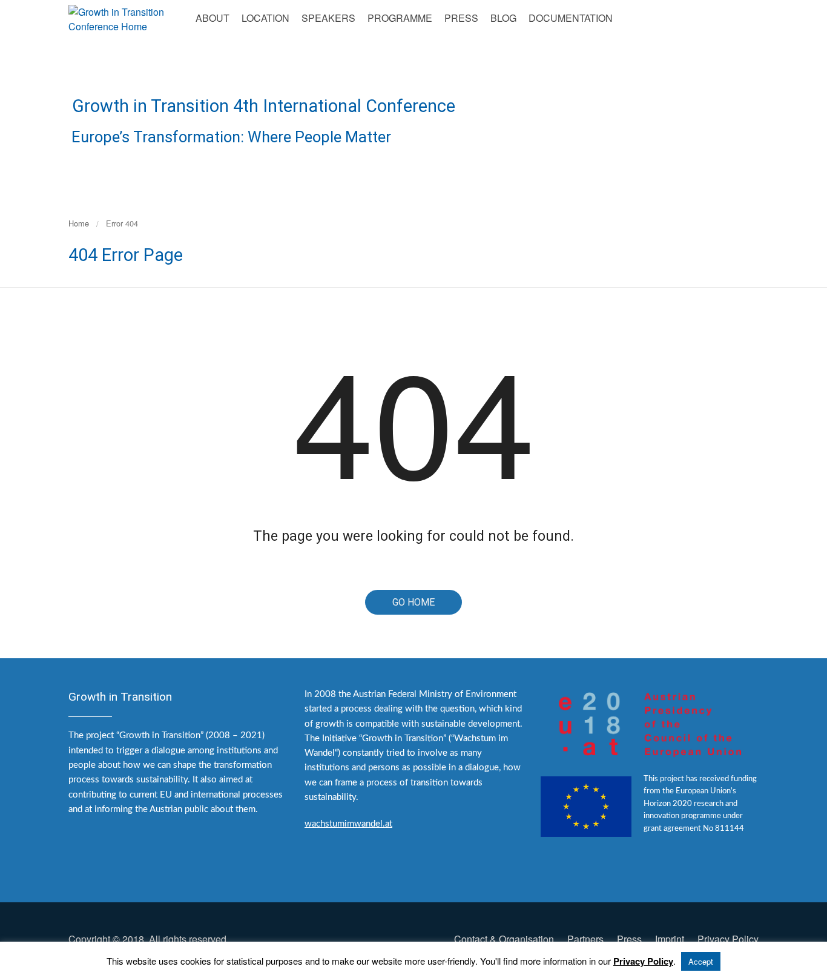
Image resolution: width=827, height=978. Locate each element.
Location (265, 18)
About (212, 18)
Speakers (328, 18)
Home (78, 223)
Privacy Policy (728, 939)
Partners (585, 939)
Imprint (669, 939)
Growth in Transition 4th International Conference (263, 106)
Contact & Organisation (504, 939)
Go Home (413, 602)
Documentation (571, 18)
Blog (503, 18)
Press (461, 18)
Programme (399, 18)
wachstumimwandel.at (348, 823)
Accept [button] (700, 961)
